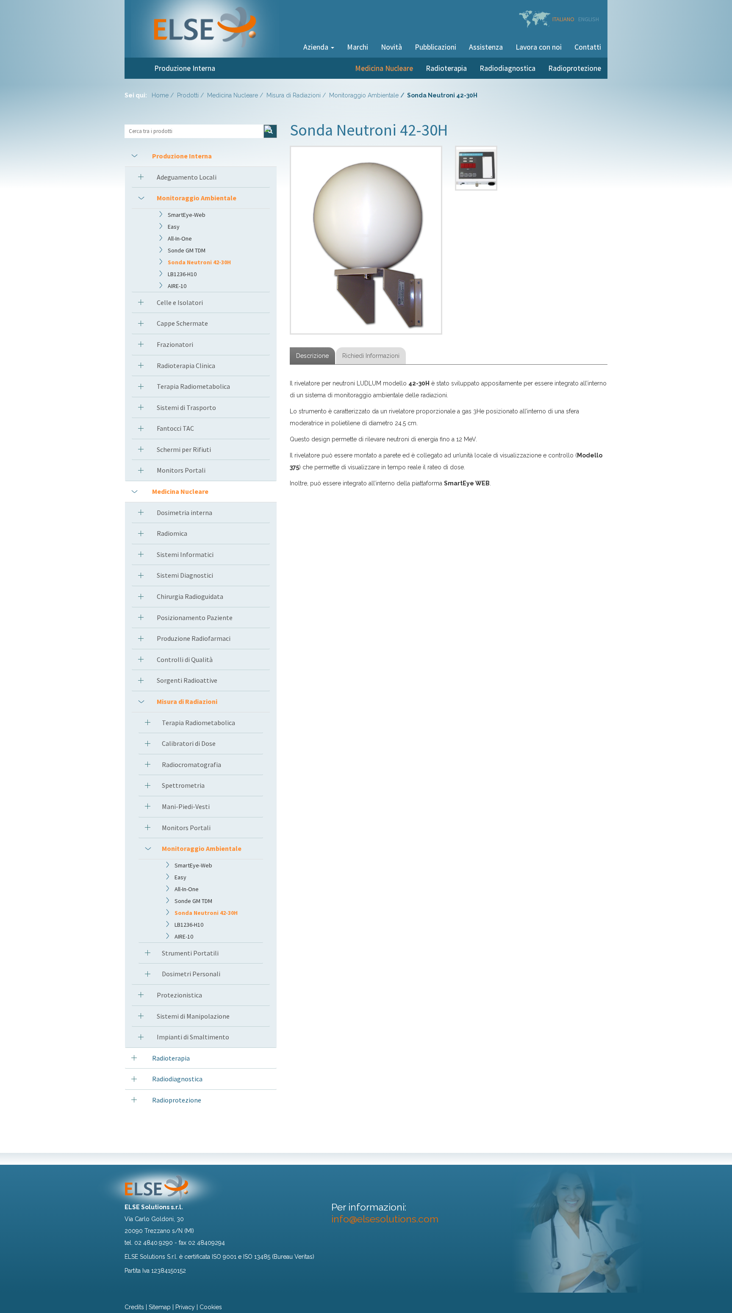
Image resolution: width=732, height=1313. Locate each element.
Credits (134, 1307)
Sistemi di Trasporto (186, 407)
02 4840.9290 (153, 1242)
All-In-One (180, 238)
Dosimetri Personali (191, 974)
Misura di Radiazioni (293, 95)
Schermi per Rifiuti (184, 449)
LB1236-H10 (182, 274)
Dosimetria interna (184, 512)
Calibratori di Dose (189, 743)
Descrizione (312, 355)
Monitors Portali (181, 470)
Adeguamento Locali (186, 177)
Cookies (211, 1307)
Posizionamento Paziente (195, 617)
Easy (174, 226)
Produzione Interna (184, 68)
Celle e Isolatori (180, 302)
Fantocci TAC (175, 428)
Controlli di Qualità (185, 659)
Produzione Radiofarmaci (193, 638)
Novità (391, 47)
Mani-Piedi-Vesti (186, 806)
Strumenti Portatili (190, 953)
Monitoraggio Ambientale (364, 95)
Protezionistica (179, 995)
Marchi (357, 47)
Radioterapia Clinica (186, 365)
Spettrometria (183, 785)
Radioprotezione (574, 68)
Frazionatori (175, 344)
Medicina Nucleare (384, 68)
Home (160, 95)
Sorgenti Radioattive (187, 680)
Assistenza (486, 47)
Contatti (587, 47)
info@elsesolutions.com (384, 1218)
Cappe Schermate (182, 323)
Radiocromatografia (191, 764)
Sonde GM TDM (186, 250)
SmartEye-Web (186, 215)
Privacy (185, 1307)
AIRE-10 (177, 286)
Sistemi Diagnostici (185, 575)
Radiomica (172, 533)
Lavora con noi (539, 47)
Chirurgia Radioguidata (190, 596)
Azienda (316, 47)
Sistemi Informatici (185, 554)
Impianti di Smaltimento (193, 1037)
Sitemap (160, 1307)
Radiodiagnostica (507, 68)
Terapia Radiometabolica (193, 386)
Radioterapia (446, 68)
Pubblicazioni (435, 47)
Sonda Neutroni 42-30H (199, 262)
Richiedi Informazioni (370, 355)
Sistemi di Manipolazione (193, 1016)
